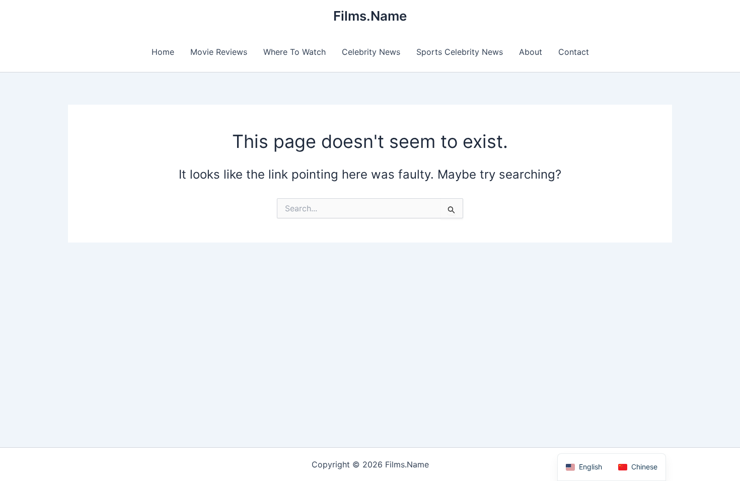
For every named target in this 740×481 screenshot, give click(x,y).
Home (163, 52)
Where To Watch (294, 52)
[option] (637, 467)
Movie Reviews (218, 52)
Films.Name (370, 16)
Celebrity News (371, 52)
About (530, 52)
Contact (573, 52)
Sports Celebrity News (459, 52)
